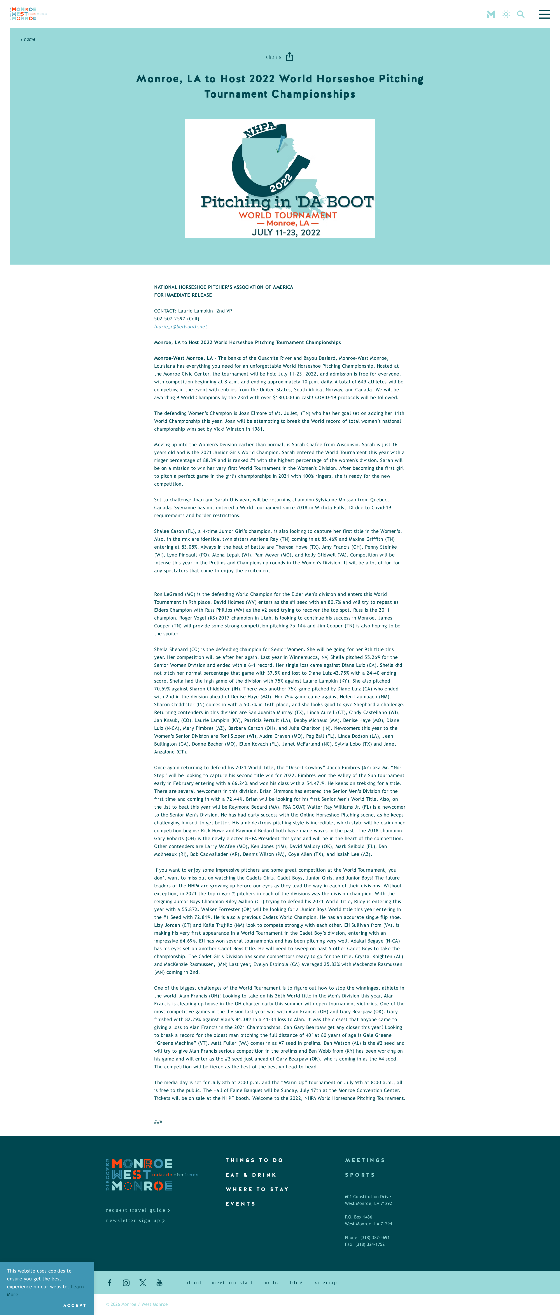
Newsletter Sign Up (133, 1220)
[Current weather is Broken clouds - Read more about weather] (506, 14)
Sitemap (326, 1282)
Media (272, 1282)
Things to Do (255, 1160)
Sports (360, 1174)
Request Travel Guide (136, 1210)
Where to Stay (258, 1189)
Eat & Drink (251, 1174)
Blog (296, 1282)
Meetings (365, 1160)
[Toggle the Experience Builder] (491, 14)
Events (241, 1203)
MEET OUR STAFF (233, 1282)
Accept (75, 1305)
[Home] (28, 13)
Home (29, 39)
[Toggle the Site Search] (521, 14)
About (194, 1282)
